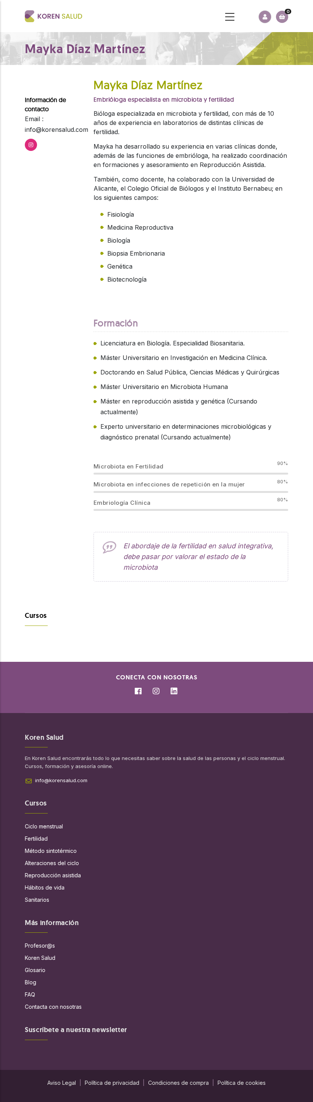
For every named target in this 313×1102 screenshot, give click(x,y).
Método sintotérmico (51, 851)
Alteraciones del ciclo (52, 863)
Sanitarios (37, 899)
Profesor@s (40, 945)
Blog (30, 982)
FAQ (30, 994)
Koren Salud (40, 958)
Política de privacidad (112, 1082)
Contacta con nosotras (53, 1006)
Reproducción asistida (53, 875)
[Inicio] (53, 16)
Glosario (35, 970)
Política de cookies (242, 1082)
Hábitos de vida (45, 887)
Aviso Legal (61, 1082)
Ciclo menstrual (44, 826)
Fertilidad (36, 838)
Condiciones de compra (178, 1082)
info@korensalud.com (61, 780)
